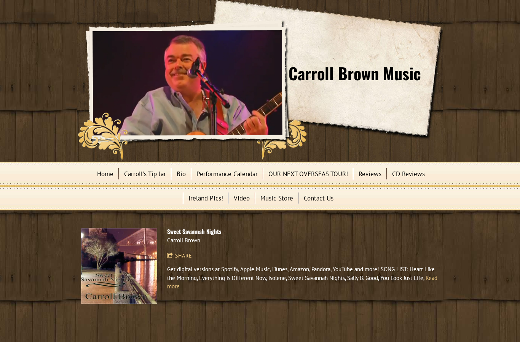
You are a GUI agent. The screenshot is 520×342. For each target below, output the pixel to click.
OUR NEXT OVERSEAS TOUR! (308, 174)
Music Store (276, 198)
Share (183, 255)
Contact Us (318, 198)
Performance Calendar (227, 174)
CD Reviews (408, 174)
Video (242, 198)
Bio (181, 174)
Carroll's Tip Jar (145, 174)
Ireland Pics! (205, 198)
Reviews (370, 174)
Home (105, 174)
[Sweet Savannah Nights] (119, 266)
